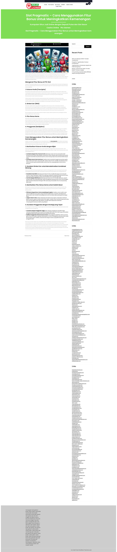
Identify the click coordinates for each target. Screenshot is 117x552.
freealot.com (75, 423)
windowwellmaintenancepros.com (80, 359)
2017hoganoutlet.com (77, 232)
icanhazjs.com (75, 197)
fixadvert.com (75, 104)
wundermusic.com (76, 411)
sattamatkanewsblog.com (78, 333)
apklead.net (74, 500)
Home (45, 4)
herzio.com (74, 241)
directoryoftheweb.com (77, 236)
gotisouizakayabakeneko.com (79, 261)
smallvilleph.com (75, 138)
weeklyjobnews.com (76, 340)
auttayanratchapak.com (77, 266)
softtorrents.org (75, 448)
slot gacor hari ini (34, 517)
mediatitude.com (76, 111)
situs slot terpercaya (30, 518)
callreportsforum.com (77, 494)
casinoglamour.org (76, 216)
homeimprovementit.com (78, 372)
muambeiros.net (76, 158)
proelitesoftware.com (77, 438)
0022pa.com (75, 131)
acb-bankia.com (75, 317)
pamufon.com (75, 452)
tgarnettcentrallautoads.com (78, 102)
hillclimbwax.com (76, 350)
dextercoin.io (75, 217)
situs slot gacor (35, 523)
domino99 (38, 511)
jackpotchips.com (76, 437)
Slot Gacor (57, 4)
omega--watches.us (76, 100)
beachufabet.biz (76, 476)
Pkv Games (51, 4)
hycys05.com (75, 288)
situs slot (38, 518)
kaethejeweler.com (76, 471)
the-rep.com (75, 126)
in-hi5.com (74, 243)
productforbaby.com (76, 276)
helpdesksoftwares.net (77, 369)
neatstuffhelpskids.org (77, 143)
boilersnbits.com (75, 281)
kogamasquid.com (76, 213)
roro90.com (74, 240)
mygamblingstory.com (77, 229)
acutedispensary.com (77, 332)
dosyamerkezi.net (76, 115)
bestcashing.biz (75, 154)
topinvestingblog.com (77, 123)
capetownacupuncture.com (78, 255)
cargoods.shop (75, 254)
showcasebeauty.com (77, 117)
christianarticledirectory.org (78, 219)
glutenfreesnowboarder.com (78, 460)
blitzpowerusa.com (76, 285)
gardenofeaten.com (76, 287)
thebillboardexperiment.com (78, 475)
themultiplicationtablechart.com (79, 215)
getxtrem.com (75, 296)
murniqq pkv (33, 540)
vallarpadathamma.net (77, 271)
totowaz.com (75, 336)
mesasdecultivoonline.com (78, 280)
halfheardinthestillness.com (78, 178)
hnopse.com (75, 351)
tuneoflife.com (75, 358)
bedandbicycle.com (76, 427)
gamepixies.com (75, 431)
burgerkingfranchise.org (77, 270)
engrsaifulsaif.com (76, 416)
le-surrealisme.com (76, 116)
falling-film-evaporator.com (78, 326)
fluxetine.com (75, 182)
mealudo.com (75, 307)
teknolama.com (75, 274)
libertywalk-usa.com (76, 89)
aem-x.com (74, 402)
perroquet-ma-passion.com (78, 486)
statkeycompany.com (77, 120)
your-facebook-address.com (78, 485)
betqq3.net (74, 185)
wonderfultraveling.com (77, 149)
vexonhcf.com (75, 108)
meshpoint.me (75, 262)
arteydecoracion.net (76, 167)
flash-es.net (75, 318)
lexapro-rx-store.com (77, 209)
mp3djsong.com (75, 93)
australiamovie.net (76, 90)
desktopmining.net (76, 206)
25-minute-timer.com (77, 413)
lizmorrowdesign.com (77, 461)
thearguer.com (75, 300)
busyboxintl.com (75, 265)
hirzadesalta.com (76, 390)
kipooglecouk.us (75, 189)
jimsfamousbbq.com (76, 87)
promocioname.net (76, 150)
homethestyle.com (76, 407)
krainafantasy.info (76, 244)
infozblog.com (75, 160)
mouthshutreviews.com (77, 389)
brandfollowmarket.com (77, 339)
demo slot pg (32, 536)
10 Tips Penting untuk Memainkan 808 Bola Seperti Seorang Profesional (81, 72)
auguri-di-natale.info (76, 97)
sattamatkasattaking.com (78, 472)
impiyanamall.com (76, 396)
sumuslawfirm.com (76, 328)
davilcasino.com (75, 400)
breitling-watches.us (76, 101)
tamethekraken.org (76, 454)
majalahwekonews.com (77, 230)
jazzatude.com (75, 130)
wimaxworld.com (76, 152)
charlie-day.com (75, 309)
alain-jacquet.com (76, 259)
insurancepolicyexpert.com (78, 119)
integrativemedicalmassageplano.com (81, 314)
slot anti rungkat (30, 520)
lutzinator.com (75, 456)
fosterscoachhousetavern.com (79, 278)
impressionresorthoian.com (78, 324)
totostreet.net (75, 398)
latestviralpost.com (76, 282)
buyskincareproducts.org (77, 211)
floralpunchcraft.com (77, 303)
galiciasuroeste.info (76, 139)
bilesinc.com (75, 134)
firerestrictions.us (76, 156)
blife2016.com (75, 459)
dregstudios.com (76, 142)
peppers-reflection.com (77, 356)
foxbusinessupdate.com (77, 311)
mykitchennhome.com (77, 190)
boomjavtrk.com (75, 498)
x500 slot (28, 524)
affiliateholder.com (76, 361)
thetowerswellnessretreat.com (79, 468)
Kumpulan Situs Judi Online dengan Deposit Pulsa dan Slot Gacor (58, 24)
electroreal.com (75, 382)
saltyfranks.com (75, 127)
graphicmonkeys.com (77, 430)
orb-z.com (74, 277)
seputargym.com (76, 394)
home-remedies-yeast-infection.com (80, 380)
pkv (29, 526)
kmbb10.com (75, 295)
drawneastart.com (76, 433)
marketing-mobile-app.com (78, 302)
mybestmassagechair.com (78, 179)
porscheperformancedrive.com (79, 453)
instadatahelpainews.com (78, 489)
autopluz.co (74, 105)
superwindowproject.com (77, 194)
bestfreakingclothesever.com (78, 325)
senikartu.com (75, 247)
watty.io (74, 250)
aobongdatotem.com (77, 379)
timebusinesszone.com (77, 355)
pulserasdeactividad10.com (78, 204)
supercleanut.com (76, 426)
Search (73, 44)
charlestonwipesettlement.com (79, 337)
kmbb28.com (75, 493)
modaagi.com (75, 137)
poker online (28, 511)
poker (33, 511)
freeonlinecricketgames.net (78, 153)
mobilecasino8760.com (77, 183)
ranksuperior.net (75, 344)
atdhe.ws (74, 175)
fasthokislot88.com (76, 434)
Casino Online (69, 4)
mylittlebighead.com (76, 422)
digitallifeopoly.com (76, 391)
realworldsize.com (76, 273)
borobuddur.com (76, 409)
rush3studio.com (76, 239)
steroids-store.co (76, 165)
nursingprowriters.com (77, 329)
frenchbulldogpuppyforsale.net (79, 212)
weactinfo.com (75, 298)
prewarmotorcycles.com (77, 112)
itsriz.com (74, 252)
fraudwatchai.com (76, 401)
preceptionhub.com (76, 376)
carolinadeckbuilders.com (78, 121)
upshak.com (74, 319)
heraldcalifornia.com (76, 428)
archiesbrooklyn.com (76, 157)
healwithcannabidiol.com (77, 463)
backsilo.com (75, 321)
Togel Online (58, 6)
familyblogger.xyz (76, 441)
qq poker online (36, 542)
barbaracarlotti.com (76, 205)
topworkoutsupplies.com (77, 387)
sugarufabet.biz (75, 479)
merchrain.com (75, 491)
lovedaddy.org (75, 313)
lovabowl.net (75, 371)
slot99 (31, 545)
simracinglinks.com (76, 113)
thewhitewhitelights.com (77, 174)
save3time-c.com (76, 106)
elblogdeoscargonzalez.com (78, 163)
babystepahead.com (77, 345)
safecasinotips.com (76, 435)
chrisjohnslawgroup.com (77, 442)
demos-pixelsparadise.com (78, 109)
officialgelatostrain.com (77, 470)
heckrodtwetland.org (76, 176)
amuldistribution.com (77, 408)
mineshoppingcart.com (77, 386)
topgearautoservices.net (77, 482)
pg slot (38, 514)
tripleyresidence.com (77, 446)
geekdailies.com (75, 490)
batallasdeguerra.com (77, 141)
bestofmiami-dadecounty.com (79, 383)
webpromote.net (76, 164)
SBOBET (63, 4)
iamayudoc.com (75, 420)
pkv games (35, 510)
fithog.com (74, 168)
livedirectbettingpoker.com (78, 310)
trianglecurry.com (76, 465)
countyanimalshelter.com (78, 341)
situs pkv (36, 532)
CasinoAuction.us (76, 187)
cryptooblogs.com (76, 404)
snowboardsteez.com (77, 291)
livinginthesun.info (76, 251)
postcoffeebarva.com (77, 267)
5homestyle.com (76, 220)
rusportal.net (75, 248)
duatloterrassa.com (76, 450)
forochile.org (75, 146)
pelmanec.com (75, 233)
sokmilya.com (75, 496)
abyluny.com (75, 497)
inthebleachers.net (76, 208)
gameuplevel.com (76, 405)
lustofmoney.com (76, 354)
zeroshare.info (75, 132)
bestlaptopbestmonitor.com (78, 169)
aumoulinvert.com (76, 191)
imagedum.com (75, 467)
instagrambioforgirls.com (77, 292)
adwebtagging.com (76, 343)
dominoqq (28, 532)
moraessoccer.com (76, 145)
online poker (35, 529)
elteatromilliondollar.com (77, 269)
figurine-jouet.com (76, 483)
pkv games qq (29, 516)
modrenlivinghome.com (77, 487)
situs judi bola (32, 537)
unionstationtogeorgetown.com (79, 419)
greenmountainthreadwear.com (79, 330)
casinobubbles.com (76, 393)
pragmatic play (33, 521)
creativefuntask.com (76, 415)
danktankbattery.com (77, 306)
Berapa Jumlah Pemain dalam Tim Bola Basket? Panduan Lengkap (81, 69)
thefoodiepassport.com (77, 193)
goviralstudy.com (76, 200)
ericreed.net (75, 180)
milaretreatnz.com (76, 135)
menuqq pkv (29, 510)
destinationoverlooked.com (78, 347)
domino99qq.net (76, 235)
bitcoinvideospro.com (77, 256)
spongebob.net (75, 263)
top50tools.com (75, 124)
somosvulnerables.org (77, 449)
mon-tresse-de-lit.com (77, 478)
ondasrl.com (75, 457)
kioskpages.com (75, 464)
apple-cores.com (76, 202)
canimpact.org (75, 198)
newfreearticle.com (76, 284)
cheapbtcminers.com (77, 417)
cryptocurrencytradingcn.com (78, 335)
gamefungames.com (77, 412)
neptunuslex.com (76, 95)
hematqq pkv (29, 542)
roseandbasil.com (76, 172)
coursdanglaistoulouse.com (78, 94)
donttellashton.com (76, 237)
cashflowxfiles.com (76, 293)
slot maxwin (33, 524)
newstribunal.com (76, 374)
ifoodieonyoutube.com (77, 385)
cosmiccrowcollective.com (78, 258)
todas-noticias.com (76, 245)
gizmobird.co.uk (75, 91)
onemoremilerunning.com (78, 289)
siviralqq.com (75, 322)
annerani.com (75, 128)
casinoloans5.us (75, 186)
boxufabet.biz (75, 481)
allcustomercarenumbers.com (79, 439)
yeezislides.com (75, 378)
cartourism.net (75, 201)
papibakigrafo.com (76, 195)
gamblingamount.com (77, 348)
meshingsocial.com (76, 299)
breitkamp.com (75, 445)
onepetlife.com (75, 474)
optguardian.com (76, 397)
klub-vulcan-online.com (77, 443)
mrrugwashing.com (76, 315)
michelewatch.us (76, 98)
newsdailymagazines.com (78, 375)
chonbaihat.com (75, 161)
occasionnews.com (76, 352)
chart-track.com (75, 147)
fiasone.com (75, 304)
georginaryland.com (76, 171)
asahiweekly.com (76, 424)
